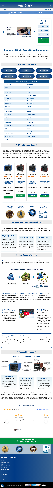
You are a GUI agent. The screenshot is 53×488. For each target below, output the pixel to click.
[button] (50, 5)
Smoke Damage (9, 131)
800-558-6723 (32, 1)
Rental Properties (9, 125)
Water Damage (9, 136)
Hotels (29, 106)
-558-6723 (28, 441)
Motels (29, 111)
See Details (8, 196)
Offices (7, 117)
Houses (7, 109)
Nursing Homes (31, 114)
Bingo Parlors (8, 92)
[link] (26, 430)
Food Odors (10, 70)
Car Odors (45, 76)
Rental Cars (30, 122)
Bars (28, 87)
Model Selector (4, 9)
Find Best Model (43, 40)
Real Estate (8, 122)
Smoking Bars (30, 131)
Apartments (30, 84)
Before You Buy (48, 9)
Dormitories (8, 103)
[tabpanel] (14, 12)
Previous (1, 12)
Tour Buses (30, 134)
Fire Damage (30, 103)
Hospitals (7, 106)
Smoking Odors (45, 70)
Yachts (6, 139)
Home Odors (28, 76)
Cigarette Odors (31, 95)
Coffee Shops (31, 98)
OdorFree (12, 485)
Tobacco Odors (9, 133)
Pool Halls (7, 120)
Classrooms (8, 98)
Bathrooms (30, 90)
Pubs (28, 120)
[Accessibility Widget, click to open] (2, 485)
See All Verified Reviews (43, 409)
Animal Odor (8, 84)
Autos (6, 87)
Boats (28, 92)
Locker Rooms (8, 111)
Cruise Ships (30, 101)
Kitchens (29, 109)
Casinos (7, 95)
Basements (8, 90)
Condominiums (9, 101)
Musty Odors (10, 76)
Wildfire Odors (31, 136)
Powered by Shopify (19, 485)
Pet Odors (27, 70)
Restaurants (30, 125)
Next (51, 12)
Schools (29, 128)
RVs (6, 128)
